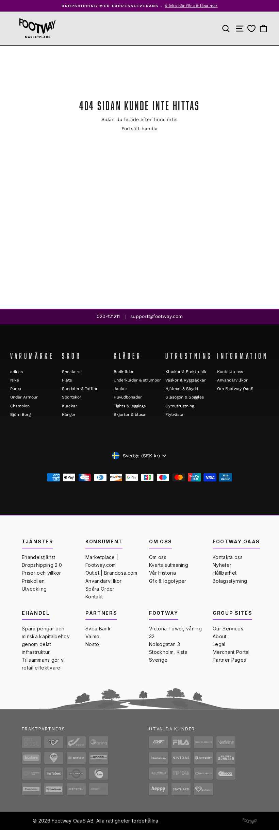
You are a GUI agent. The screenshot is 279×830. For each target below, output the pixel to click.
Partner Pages (229, 660)
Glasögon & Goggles (184, 397)
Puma (15, 388)
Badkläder (124, 371)
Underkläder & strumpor (137, 380)
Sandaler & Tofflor (80, 388)
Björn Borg (20, 414)
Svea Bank (98, 628)
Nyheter (222, 565)
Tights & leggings (130, 406)
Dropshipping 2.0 (42, 565)
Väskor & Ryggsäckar (185, 380)
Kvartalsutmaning (168, 565)
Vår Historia (162, 573)
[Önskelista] (251, 28)
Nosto (92, 644)
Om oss (157, 557)
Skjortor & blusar (130, 414)
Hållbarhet (224, 573)
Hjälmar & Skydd (181, 388)
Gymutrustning (179, 406)
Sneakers (71, 371)
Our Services (228, 628)
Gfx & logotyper (167, 581)
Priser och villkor (41, 573)
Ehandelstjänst (38, 557)
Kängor (69, 414)
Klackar (69, 406)
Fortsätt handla (139, 128)
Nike (14, 380)
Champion (20, 406)
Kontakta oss (230, 371)
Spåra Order (100, 589)
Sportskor (71, 397)
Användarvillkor (232, 380)
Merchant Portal (231, 652)
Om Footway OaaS (235, 388)
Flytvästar (175, 414)
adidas (16, 371)
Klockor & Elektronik (185, 371)
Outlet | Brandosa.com (111, 573)
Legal (219, 644)
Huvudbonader (128, 397)
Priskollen (33, 581)
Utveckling (34, 589)
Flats (67, 380)
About (220, 636)
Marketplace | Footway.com (101, 561)
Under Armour (24, 397)
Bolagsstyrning (230, 581)
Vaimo (92, 636)
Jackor (120, 388)
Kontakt (94, 596)
